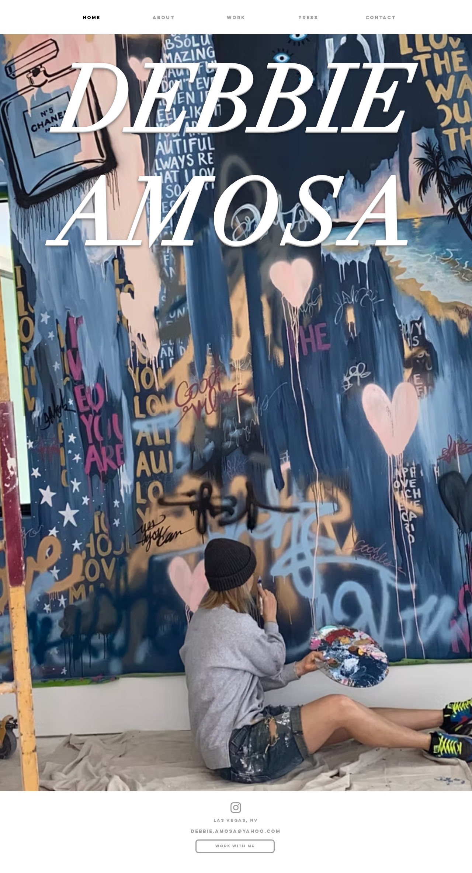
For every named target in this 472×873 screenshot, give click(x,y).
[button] (236, 17)
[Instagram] (236, 807)
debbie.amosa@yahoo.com (236, 831)
